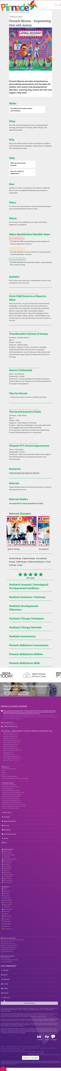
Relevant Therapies (20, 513)
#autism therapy (15, 558)
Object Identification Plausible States (29, 234)
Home (10, 12)
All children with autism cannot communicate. (21, 109)
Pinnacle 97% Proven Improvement (29, 445)
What (12, 121)
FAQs (12, 158)
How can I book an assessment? (17, 172)
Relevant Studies (18, 499)
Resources (15, 468)
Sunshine (16, 12)
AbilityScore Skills (24, 12)
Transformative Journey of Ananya (28, 333)
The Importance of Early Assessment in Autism (26, 503)
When (12, 202)
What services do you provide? (18, 164)
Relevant (14, 483)
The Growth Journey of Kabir (25, 411)
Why (11, 139)
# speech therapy (28, 558)
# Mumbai (12, 565)
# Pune (48, 562)
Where (13, 218)
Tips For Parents (18, 393)
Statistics (14, 276)
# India (19, 565)
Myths (12, 103)
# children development (36, 562)
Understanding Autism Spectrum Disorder (24, 473)
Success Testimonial (20, 370)
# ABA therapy (21, 562)
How (11, 184)
